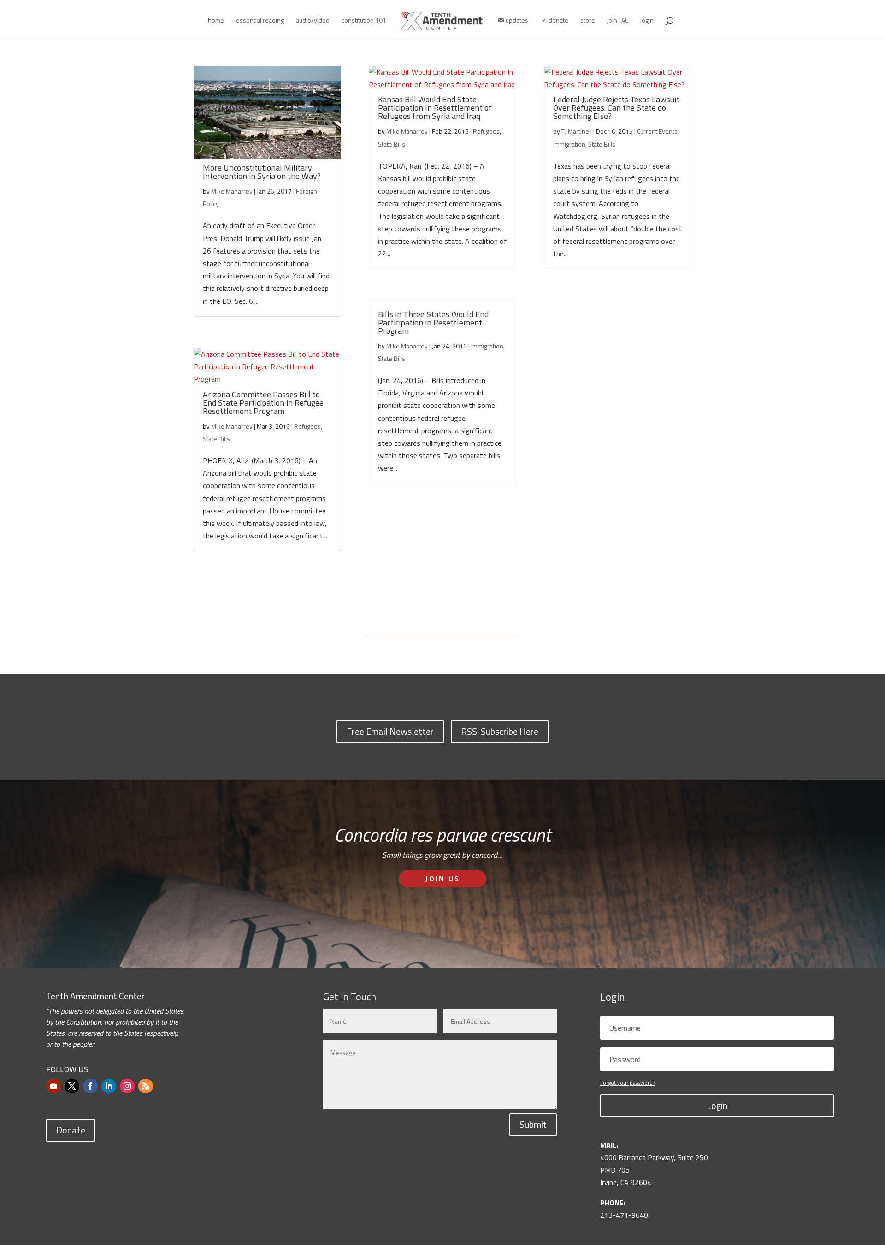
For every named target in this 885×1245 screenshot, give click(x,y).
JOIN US (442, 878)
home (216, 21)
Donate (70, 1130)
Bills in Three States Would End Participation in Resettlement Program (433, 322)
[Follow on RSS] (145, 1086)
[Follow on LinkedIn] (108, 1086)
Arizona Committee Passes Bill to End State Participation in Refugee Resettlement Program (263, 402)
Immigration (487, 346)
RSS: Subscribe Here (499, 731)
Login (717, 1105)
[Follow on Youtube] (53, 1086)
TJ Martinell (576, 131)
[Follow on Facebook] (90, 1086)
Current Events (657, 131)
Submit (533, 1124)
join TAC (617, 21)
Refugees (307, 426)
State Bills (216, 438)
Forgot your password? (627, 1082)
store (587, 21)
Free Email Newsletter (390, 731)
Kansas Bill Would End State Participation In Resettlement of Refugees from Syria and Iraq (435, 107)
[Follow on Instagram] (127, 1086)
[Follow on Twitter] (72, 1086)
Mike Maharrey (232, 191)
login (647, 21)
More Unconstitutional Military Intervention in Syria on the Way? (262, 171)
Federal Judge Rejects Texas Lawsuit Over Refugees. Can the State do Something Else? (616, 107)
